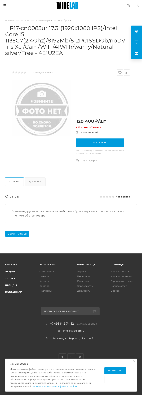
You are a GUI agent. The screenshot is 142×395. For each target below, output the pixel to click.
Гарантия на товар (121, 281)
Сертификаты (85, 286)
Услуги (10, 278)
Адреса (81, 271)
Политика (83, 281)
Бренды (11, 285)
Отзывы (14, 181)
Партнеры (45, 290)
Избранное (13, 292)
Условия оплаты (120, 271)
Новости (44, 276)
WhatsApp (80, 357)
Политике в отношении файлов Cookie (54, 386)
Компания (47, 264)
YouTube (71, 357)
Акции (10, 271)
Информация (87, 264)
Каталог (11, 264)
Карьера (44, 281)
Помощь (117, 264)
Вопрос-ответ (119, 286)
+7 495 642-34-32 (62, 323)
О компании (46, 271)
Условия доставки (121, 276)
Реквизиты (83, 276)
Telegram (62, 357)
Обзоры (115, 290)
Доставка (35, 181)
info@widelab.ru (73, 330)
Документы (83, 290)
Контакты (45, 286)
